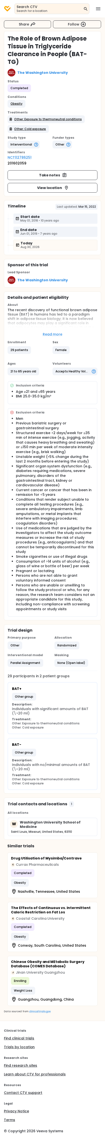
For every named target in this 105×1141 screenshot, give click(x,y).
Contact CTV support (23, 1092)
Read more (53, 334)
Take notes (49, 175)
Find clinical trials (19, 1038)
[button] (16, 104)
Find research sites (20, 1065)
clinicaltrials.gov (40, 1011)
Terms (9, 1119)
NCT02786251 (20, 157)
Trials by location (19, 1047)
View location (49, 187)
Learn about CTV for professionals (35, 1074)
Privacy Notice (16, 1111)
